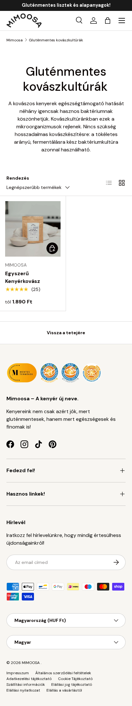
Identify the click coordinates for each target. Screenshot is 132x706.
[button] (108, 20)
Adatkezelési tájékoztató (29, 678)
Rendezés (17, 178)
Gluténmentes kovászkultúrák (56, 40)
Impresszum (17, 673)
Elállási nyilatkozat (23, 690)
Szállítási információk (25, 684)
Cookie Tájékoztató (75, 678)
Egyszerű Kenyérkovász (22, 277)
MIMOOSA (31, 662)
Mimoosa (14, 40)
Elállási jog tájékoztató (71, 684)
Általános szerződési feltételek (63, 673)
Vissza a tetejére (66, 333)
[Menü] (122, 20)
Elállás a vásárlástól (64, 690)
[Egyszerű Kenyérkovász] (33, 229)
